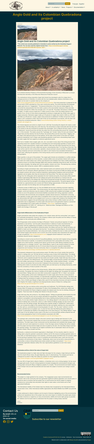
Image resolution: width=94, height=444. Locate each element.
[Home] (16, 6)
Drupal (89, 440)
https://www (51, 203)
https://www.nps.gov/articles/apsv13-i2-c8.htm (30, 283)
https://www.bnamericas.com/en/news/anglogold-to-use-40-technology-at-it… (39, 315)
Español (81, 4)
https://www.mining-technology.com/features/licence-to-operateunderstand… (39, 249)
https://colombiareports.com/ (38, 234)
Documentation (79, 7)
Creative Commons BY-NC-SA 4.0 (52, 437)
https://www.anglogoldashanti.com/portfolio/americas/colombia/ (35, 102)
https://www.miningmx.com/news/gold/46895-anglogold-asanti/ (35, 358)
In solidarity (55, 7)
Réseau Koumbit (74, 440)
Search (67, 3)
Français (75, 4)
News (63, 7)
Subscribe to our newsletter (46, 419)
